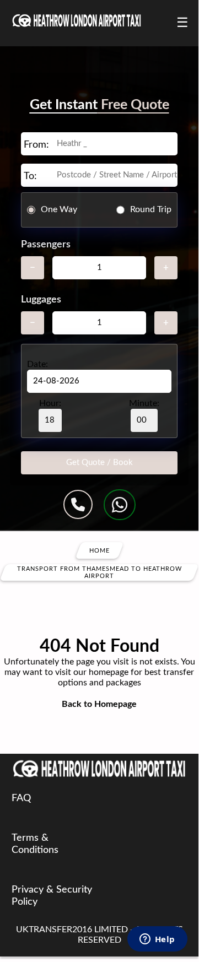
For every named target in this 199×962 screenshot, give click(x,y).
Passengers (46, 245)
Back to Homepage (99, 704)
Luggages (41, 300)
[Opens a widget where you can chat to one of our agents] (157, 940)
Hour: (50, 403)
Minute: (144, 403)
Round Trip (150, 209)
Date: (37, 364)
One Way (59, 209)
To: (30, 176)
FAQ (21, 798)
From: (36, 145)
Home (99, 550)
